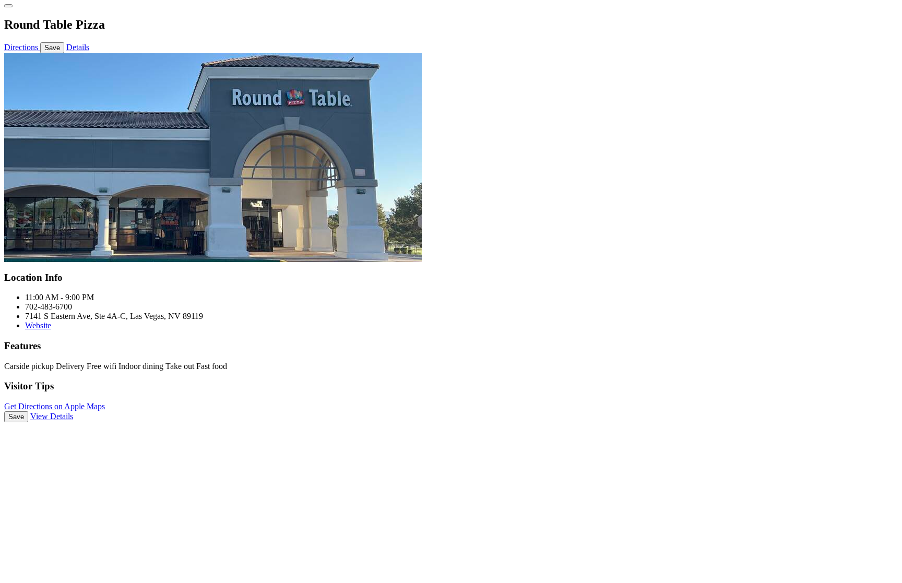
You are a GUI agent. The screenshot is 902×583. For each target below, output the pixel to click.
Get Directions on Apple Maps (54, 406)
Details (77, 47)
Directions (22, 47)
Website (38, 325)
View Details (51, 416)
